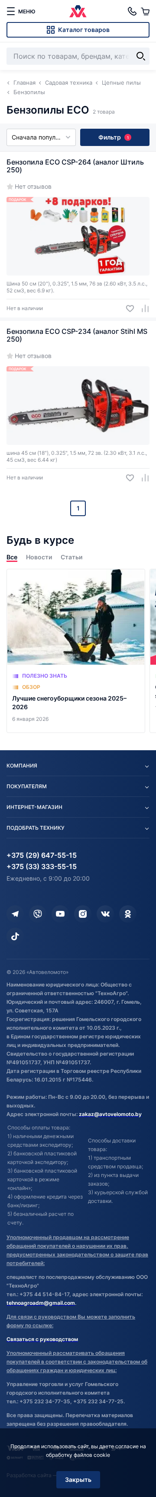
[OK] (127, 914)
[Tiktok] (15, 936)
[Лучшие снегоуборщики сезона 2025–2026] (76, 651)
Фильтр (113, 137)
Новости (39, 557)
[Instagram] (82, 914)
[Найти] (141, 56)
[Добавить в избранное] (126, 308)
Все (11, 557)
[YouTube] (60, 914)
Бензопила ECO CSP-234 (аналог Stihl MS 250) (76, 335)
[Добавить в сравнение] (142, 308)
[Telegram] (15, 914)
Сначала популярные (43, 137)
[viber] (37, 914)
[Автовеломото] (78, 11)
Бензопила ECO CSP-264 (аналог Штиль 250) (75, 166)
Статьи (71, 557)
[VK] (105, 914)
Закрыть (78, 1479)
